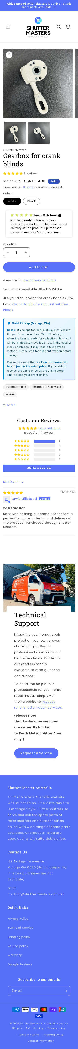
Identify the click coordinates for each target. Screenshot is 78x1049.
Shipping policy (19, 937)
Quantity (9, 244)
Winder (10, 394)
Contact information (41, 1040)
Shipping (28, 186)
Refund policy (18, 946)
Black (31, 201)
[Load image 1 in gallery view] (15, 133)
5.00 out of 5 (49, 428)
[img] (13, 493)
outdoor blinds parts (47, 387)
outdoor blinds (16, 387)
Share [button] (11, 405)
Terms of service (28, 1034)
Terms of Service (21, 928)
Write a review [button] (39, 468)
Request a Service (36, 753)
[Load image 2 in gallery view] (39, 133)
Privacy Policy (18, 919)
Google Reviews (20, 964)
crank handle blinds (40, 280)
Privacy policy (57, 1028)
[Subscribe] (65, 991)
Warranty (15, 955)
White (12, 201)
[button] (8, 26)
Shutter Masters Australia (36, 1023)
